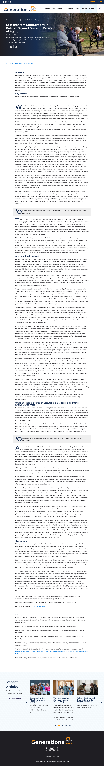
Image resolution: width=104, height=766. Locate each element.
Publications (49, 8)
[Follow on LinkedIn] (11, 2)
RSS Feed (56, 756)
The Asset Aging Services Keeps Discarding (61, 700)
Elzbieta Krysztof (40, 606)
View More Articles (14, 698)
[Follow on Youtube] (8, 2)
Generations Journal (13, 20)
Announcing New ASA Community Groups (38, 700)
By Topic (60, 8)
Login (100, 2)
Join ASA (93, 2)
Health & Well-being (26, 63)
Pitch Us (48, 756)
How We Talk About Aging (30, 20)
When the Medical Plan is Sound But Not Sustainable (86, 700)
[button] (101, 702)
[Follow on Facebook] (3, 2)
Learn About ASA (88, 8)
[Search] (100, 8)
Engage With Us (72, 8)
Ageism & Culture (12, 63)
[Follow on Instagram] (6, 2)
